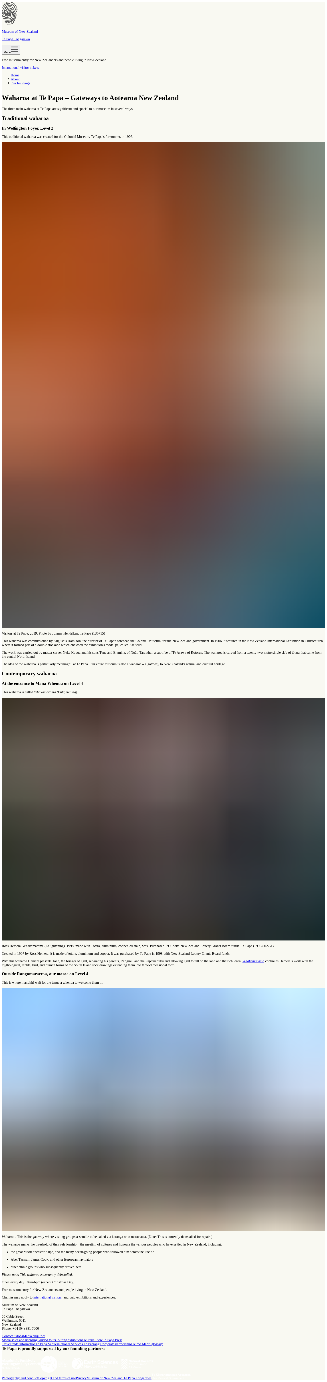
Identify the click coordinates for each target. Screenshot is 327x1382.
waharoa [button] (30, 109)
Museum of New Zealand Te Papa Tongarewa (119, 1378)
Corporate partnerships (116, 1344)
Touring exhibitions (69, 1340)
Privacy (81, 1378)
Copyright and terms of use (57, 1378)
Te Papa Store (93, 1340)
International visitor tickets (20, 67)
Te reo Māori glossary (147, 1344)
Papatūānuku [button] (154, 961)
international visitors (47, 1297)
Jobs (20, 1336)
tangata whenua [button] (63, 982)
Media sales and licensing (20, 1340)
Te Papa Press (112, 1340)
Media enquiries (34, 1336)
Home (15, 75)
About (15, 79)
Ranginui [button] (127, 961)
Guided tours (47, 1340)
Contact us (9, 1336)
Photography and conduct (20, 1378)
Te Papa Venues (47, 1344)
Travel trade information (19, 1344)
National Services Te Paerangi (79, 1344)
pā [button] (117, 645)
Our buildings (20, 83)
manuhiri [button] (28, 982)
